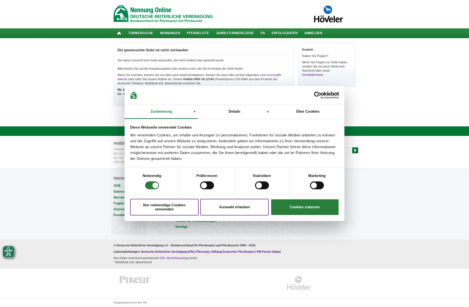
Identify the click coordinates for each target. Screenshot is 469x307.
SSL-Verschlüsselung (174, 258)
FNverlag (203, 251)
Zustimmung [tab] (161, 111)
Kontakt (119, 215)
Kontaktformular (312, 75)
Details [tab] (235, 111)
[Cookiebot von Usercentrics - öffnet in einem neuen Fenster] (317, 95)
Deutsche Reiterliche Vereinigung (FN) (167, 251)
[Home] (119, 33)
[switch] (207, 185)
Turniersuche (140, 33)
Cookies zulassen (305, 207)
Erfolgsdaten (285, 33)
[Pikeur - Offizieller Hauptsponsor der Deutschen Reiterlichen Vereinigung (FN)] (135, 283)
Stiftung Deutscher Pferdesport (233, 251)
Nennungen (170, 33)
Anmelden (313, 33)
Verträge (181, 227)
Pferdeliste (198, 33)
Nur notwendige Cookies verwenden (164, 207)
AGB (117, 185)
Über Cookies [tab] (308, 111)
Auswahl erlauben (234, 207)
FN (263, 33)
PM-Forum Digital (269, 251)
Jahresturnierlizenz (235, 33)
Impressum (122, 209)
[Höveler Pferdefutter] (299, 283)
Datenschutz (123, 191)
